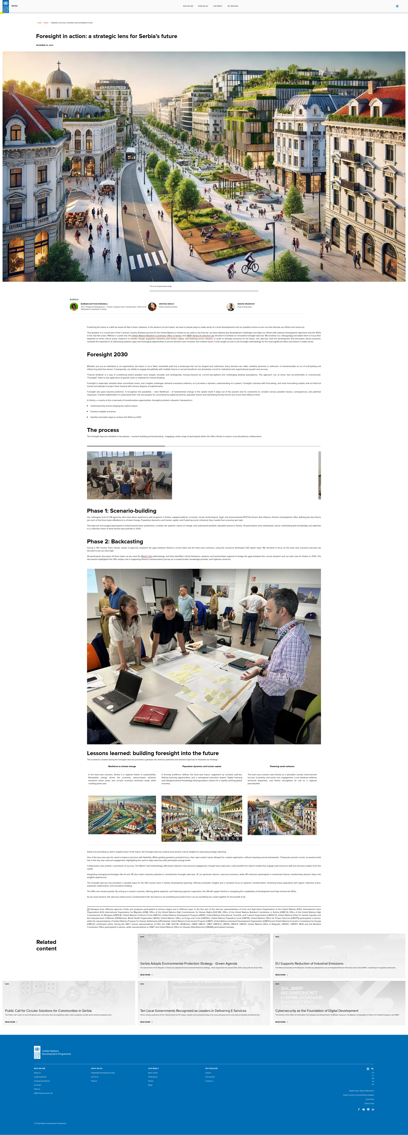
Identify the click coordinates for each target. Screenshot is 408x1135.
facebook (359, 1109)
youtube (364, 1109)
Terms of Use (369, 1103)
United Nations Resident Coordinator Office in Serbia (156, 335)
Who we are (188, 6)
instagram (368, 1109)
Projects (94, 1081)
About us (37, 1073)
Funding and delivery (42, 1081)
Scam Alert (370, 1099)
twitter (354, 1109)
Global (397, 6)
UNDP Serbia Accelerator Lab (200, 335)
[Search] (372, 1077)
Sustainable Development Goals (103, 1073)
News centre (153, 1073)
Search (401, 6)
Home (39, 23)
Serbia (14, 6)
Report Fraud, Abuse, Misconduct (361, 1091)
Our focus (94, 1077)
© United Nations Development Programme (50, 1123)
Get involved (232, 6)
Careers (208, 1073)
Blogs (150, 1085)
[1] (292, 335)
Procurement (210, 1077)
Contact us (209, 1081)
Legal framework (40, 1077)
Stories (150, 1081)
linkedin (373, 1109)
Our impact (217, 6)
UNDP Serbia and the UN (43, 1093)
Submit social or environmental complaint (358, 1095)
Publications (152, 1077)
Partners (37, 1089)
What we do (203, 6)
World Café (146, 556)
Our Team (37, 1085)
